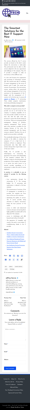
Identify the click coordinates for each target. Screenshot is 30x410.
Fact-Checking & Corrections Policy (14, 390)
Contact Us (6, 379)
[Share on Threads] (17, 259)
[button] (10, 292)
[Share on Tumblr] (13, 259)
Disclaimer (20, 384)
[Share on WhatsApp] (22, 255)
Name (6, 344)
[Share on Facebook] (10, 255)
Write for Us (21, 379)
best (6, 266)
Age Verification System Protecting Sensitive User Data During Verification (16, 247)
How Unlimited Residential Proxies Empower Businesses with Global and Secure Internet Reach (16, 241)
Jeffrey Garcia (11, 278)
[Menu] (27, 13)
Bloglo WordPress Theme (17, 407)
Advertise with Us (9, 381)
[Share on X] (14, 255)
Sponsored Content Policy (15, 392)
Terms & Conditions (11, 384)
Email (6, 351)
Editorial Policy (14, 387)
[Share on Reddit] (9, 259)
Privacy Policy (19, 381)
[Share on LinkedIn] (18, 255)
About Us (13, 379)
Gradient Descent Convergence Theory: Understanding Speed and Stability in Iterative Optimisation (15, 234)
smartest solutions (18, 266)
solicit (6, 269)
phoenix (10, 266)
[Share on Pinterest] (5, 259)
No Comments (10, 41)
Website (6, 359)
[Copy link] (21, 259)
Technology (12, 269)
